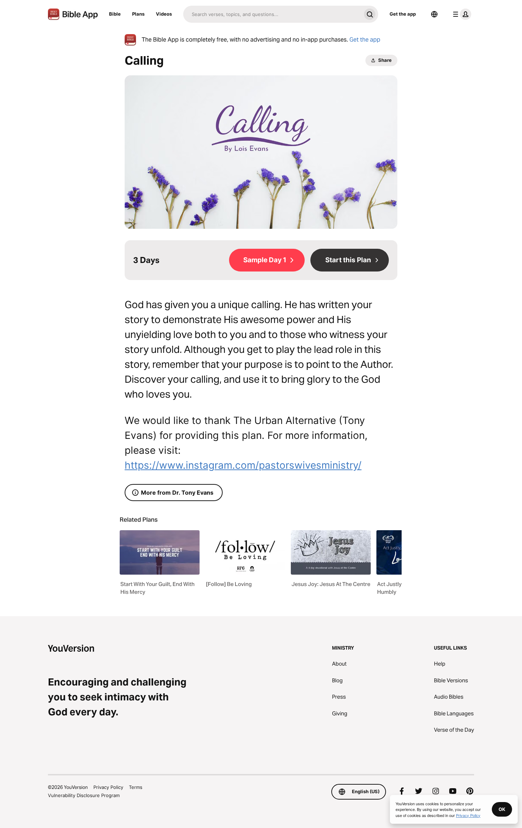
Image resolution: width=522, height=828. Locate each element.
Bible (115, 14)
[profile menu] (460, 14)
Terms (135, 787)
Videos (164, 14)
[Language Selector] (434, 14)
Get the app (403, 14)
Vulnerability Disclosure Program (84, 795)
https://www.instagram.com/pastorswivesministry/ (243, 465)
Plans (138, 14)
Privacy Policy (108, 787)
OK (502, 809)
